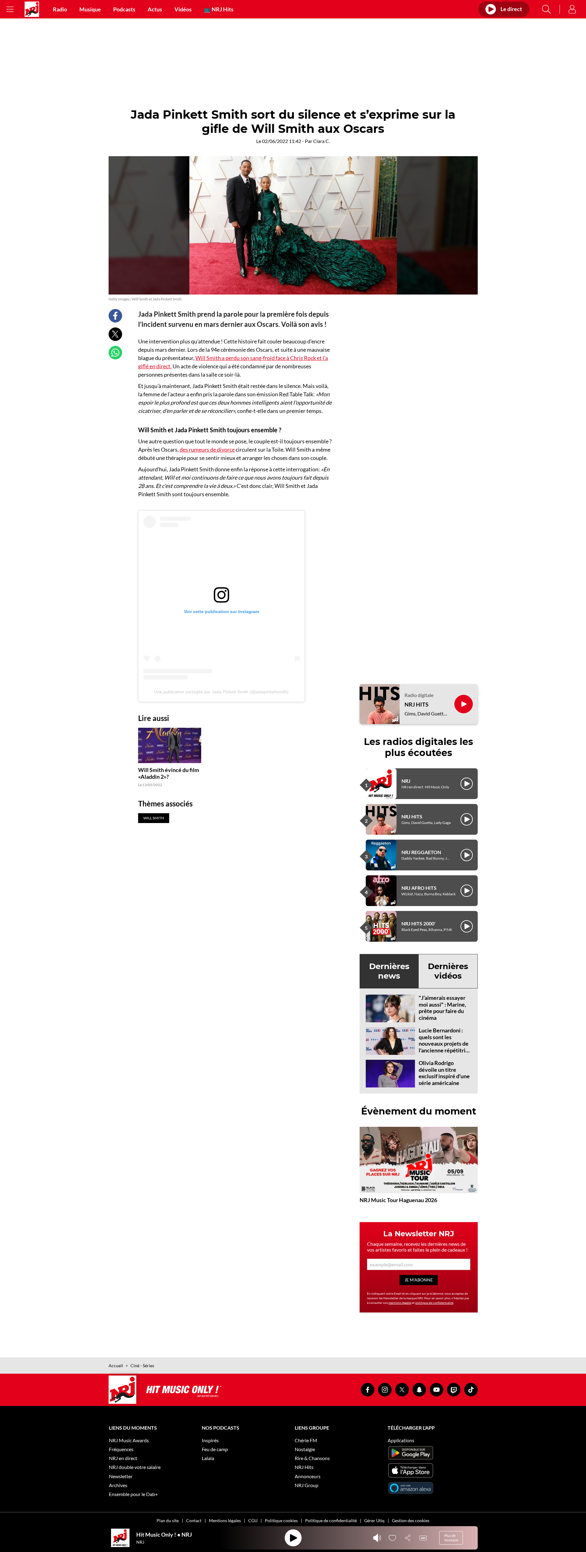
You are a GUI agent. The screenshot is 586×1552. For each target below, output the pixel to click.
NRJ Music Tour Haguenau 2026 (398, 1200)
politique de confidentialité (434, 1303)
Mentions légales (225, 1520)
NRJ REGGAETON (421, 852)
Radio (60, 9)
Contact (193, 1520)
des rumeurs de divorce (207, 449)
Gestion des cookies (410, 1520)
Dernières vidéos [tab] (448, 971)
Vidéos (183, 9)
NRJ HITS (417, 704)
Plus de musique (451, 1537)
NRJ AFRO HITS (419, 888)
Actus (155, 9)
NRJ (405, 781)
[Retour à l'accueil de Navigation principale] (32, 9)
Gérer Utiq (374, 1520)
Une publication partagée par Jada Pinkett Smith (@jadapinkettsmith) (221, 691)
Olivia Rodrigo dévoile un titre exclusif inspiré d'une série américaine (444, 1072)
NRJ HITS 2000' (418, 923)
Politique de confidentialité (331, 1520)
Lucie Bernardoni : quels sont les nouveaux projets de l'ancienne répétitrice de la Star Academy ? (445, 1043)
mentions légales (400, 1303)
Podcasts (124, 9)
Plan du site (168, 1520)
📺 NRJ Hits (218, 9)
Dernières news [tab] (389, 971)
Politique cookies (281, 1520)
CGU (252, 1520)
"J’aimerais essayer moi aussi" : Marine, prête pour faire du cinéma (442, 1007)
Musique (90, 9)
